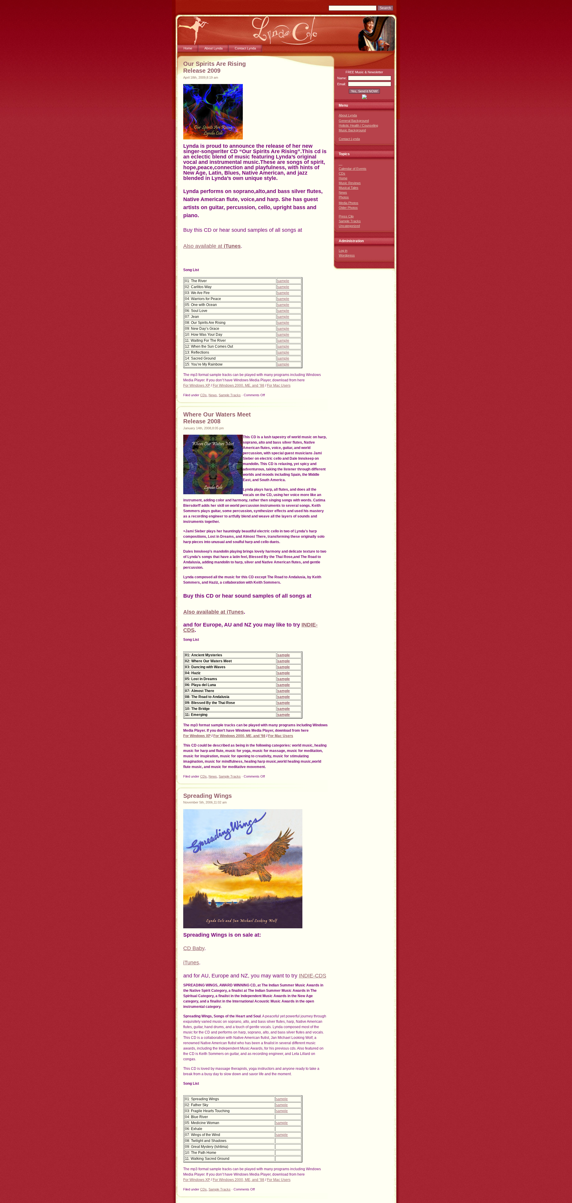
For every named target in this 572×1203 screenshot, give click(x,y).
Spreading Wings (207, 795)
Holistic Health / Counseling (358, 125)
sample (283, 281)
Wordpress (347, 255)
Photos (344, 197)
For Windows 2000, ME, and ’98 (238, 385)
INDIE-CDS (312, 976)
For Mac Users (278, 385)
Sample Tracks (230, 395)
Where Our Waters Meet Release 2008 (217, 418)
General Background (354, 120)
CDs (203, 395)
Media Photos (348, 203)
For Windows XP (196, 385)
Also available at (203, 246)
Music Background (352, 130)
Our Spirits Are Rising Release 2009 (214, 67)
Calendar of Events (352, 168)
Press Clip (346, 216)
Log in (343, 250)
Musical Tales (348, 187)
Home (188, 48)
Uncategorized (349, 226)
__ (340, 163)
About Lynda (213, 48)
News (213, 395)
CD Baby (193, 948)
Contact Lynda (245, 48)
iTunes (232, 246)
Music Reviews (350, 183)
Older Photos (348, 207)
